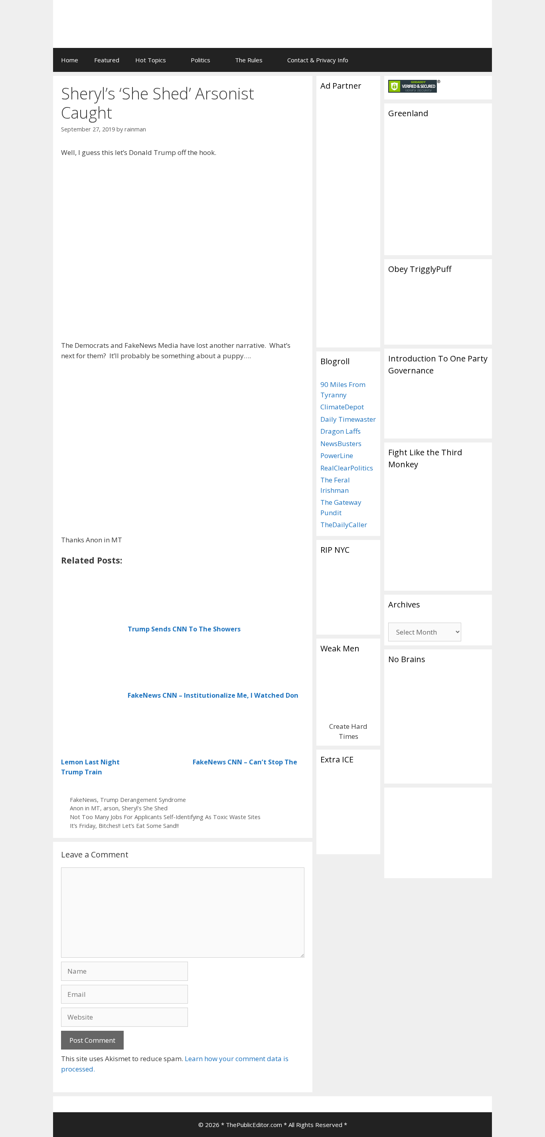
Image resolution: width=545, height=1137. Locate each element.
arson (110, 808)
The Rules (249, 60)
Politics (200, 60)
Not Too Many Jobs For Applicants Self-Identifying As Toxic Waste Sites (165, 817)
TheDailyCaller (343, 524)
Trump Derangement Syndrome (143, 800)
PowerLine (336, 455)
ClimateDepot (342, 406)
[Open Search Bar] (480, 60)
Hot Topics (150, 60)
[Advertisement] (386, 18)
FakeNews (83, 800)
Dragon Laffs (340, 431)
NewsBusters (340, 443)
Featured (106, 60)
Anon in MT (85, 808)
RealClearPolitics (346, 467)
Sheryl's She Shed (145, 808)
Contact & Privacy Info (317, 60)
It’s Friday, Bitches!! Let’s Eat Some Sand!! (124, 825)
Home (69, 60)
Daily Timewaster (348, 419)
